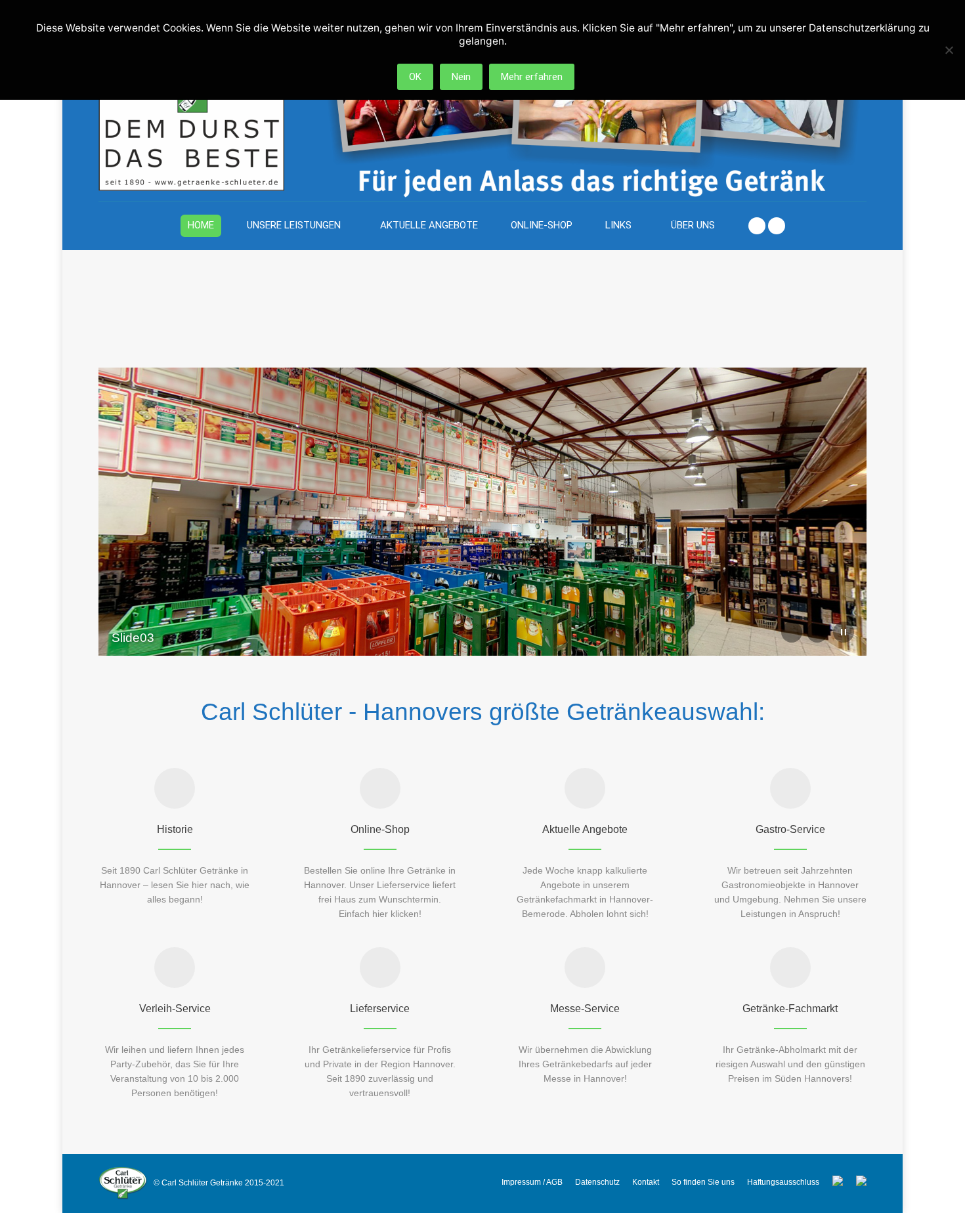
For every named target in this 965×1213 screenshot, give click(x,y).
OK (415, 77)
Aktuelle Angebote (585, 829)
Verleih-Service (175, 1008)
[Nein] (948, 49)
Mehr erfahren (532, 77)
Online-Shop (380, 829)
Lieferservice (380, 1008)
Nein (461, 77)
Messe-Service (585, 1008)
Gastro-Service (790, 829)
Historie (175, 829)
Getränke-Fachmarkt (790, 1008)
